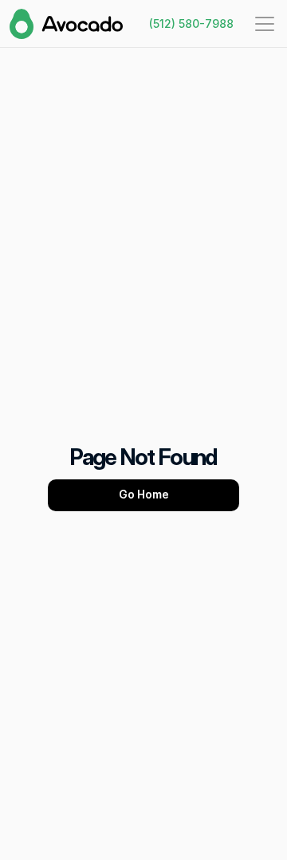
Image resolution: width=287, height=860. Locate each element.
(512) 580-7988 (191, 23)
